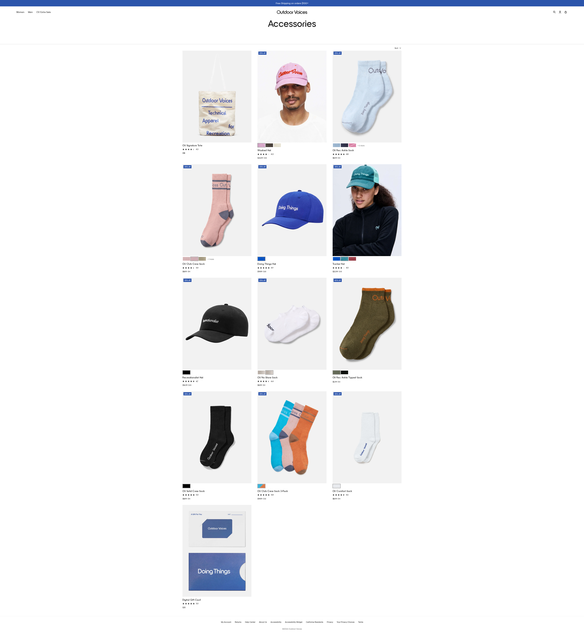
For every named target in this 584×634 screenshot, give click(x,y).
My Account (226, 622)
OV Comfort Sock (342, 491)
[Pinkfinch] (186, 259)
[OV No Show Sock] (291, 324)
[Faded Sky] (337, 145)
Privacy (330, 622)
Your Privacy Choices (346, 622)
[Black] (186, 372)
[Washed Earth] (269, 145)
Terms (360, 622)
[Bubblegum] (352, 145)
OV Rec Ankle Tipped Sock (347, 377)
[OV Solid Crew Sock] (216, 437)
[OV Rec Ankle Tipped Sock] (367, 324)
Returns (238, 622)
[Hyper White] (337, 486)
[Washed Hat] (291, 97)
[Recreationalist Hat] (216, 324)
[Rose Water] (194, 259)
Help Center (250, 622)
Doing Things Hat (266, 263)
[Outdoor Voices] (292, 12)
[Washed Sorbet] (261, 145)
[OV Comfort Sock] (367, 437)
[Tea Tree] (337, 372)
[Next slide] (323, 96)
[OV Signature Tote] (216, 97)
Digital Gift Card (191, 599)
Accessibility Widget (293, 622)
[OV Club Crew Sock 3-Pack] (291, 437)
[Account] (560, 12)
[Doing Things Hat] (291, 210)
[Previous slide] (260, 96)
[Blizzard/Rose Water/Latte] (261, 486)
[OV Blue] (261, 259)
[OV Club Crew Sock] (216, 210)
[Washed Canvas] (277, 145)
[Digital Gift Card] (216, 551)
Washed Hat (264, 150)
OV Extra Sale (43, 12)
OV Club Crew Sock (193, 263)
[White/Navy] (269, 372)
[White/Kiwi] (261, 372)
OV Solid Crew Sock (193, 491)
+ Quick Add (217, 138)
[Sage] (202, 259)
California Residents (314, 622)
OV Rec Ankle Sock (343, 150)
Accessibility (276, 622)
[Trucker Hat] (367, 210)
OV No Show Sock (267, 377)
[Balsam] (344, 259)
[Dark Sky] (344, 145)
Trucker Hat (339, 263)
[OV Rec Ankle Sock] (367, 97)
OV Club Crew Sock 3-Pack (272, 491)
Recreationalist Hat (192, 377)
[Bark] (352, 259)
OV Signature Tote (192, 145)
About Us (263, 622)
